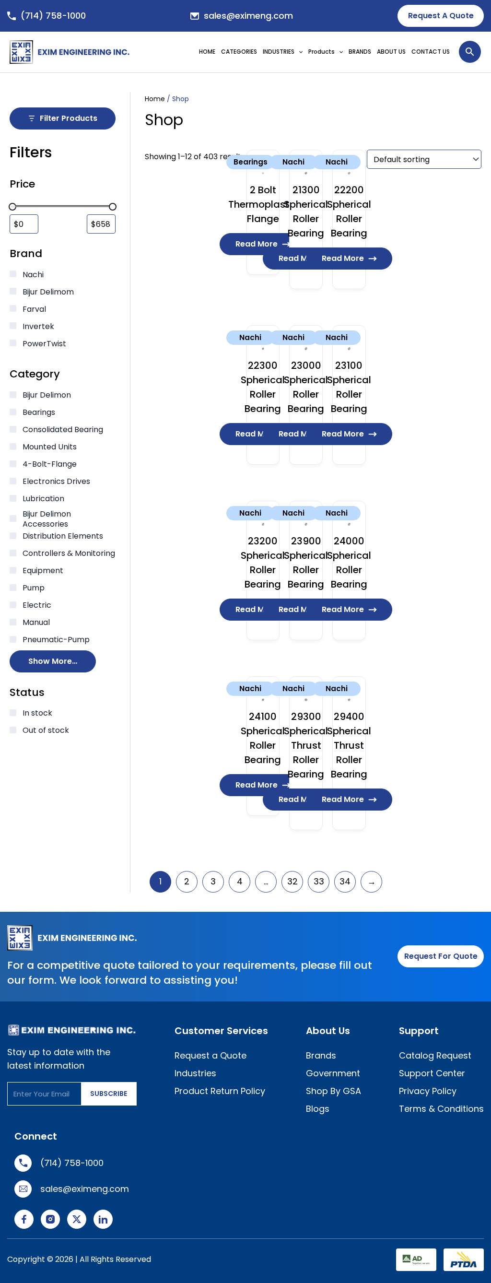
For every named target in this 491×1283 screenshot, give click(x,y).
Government (333, 1073)
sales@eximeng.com (248, 16)
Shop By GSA (333, 1090)
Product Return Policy (220, 1090)
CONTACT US (430, 51)
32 (292, 881)
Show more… (52, 661)
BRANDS (360, 51)
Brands (321, 1055)
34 (345, 881)
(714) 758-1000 (53, 16)
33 (319, 881)
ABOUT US (391, 51)
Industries (195, 1073)
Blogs (317, 1108)
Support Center (432, 1073)
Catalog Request (435, 1055)
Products (321, 51)
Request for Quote (441, 956)
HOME (207, 51)
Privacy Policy (427, 1090)
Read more (256, 243)
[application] (301, 51)
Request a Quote (210, 1055)
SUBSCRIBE (108, 1093)
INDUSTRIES (278, 51)
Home (155, 99)
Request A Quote (441, 15)
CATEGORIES (239, 51)
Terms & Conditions (441, 1108)
